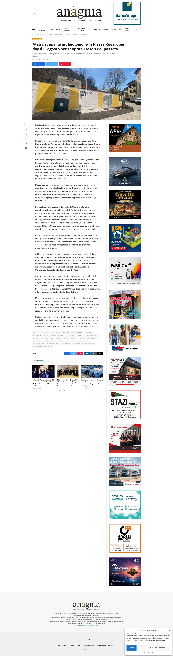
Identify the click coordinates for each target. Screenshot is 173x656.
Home (51, 29)
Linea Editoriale (89, 645)
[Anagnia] (84, 13)
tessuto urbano (37, 346)
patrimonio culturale (39, 341)
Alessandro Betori (44, 332)
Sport (120, 29)
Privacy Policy (152, 652)
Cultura (113, 29)
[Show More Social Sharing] (73, 64)
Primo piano (127, 29)
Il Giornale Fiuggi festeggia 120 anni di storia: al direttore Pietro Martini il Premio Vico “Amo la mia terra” (43, 383)
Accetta (131, 648)
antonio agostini (55, 332)
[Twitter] (26, 134)
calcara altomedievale (77, 332)
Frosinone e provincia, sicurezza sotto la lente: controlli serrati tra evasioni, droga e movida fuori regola (92, 383)
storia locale (76, 343)
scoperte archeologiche (52, 343)
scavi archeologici (38, 343)
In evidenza (42, 29)
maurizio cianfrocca (61, 338)
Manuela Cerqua (38, 338)
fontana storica (70, 335)
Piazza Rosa (50, 341)
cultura (46, 335)
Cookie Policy (143, 652)
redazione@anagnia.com (90, 625)
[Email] (26, 148)
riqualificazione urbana (62, 341)
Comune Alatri (37, 335)
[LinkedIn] (26, 139)
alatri (34, 332)
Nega (142, 648)
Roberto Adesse (76, 341)
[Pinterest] (26, 143)
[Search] (140, 29)
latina (96, 335)
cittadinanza (89, 332)
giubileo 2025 (89, 335)
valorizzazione (48, 346)
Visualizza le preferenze (159, 648)
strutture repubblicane (88, 343)
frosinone (80, 335)
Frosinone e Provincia (81, 29)
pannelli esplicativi (92, 338)
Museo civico (73, 338)
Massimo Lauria (49, 338)
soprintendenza (66, 343)
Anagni (58, 29)
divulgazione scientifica (57, 335)
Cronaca (97, 29)
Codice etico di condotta (106, 645)
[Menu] (33, 29)
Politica (105, 29)
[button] (169, 630)
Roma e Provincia (67, 29)
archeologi (66, 332)
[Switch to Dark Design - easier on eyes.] (137, 29)
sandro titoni (86, 341)
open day (82, 338)
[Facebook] (26, 129)
